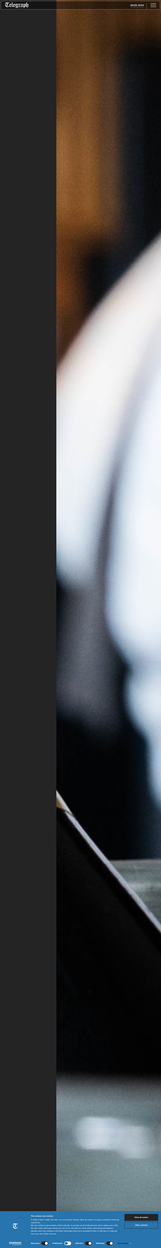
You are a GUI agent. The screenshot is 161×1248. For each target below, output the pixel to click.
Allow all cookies (141, 1217)
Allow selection (141, 1225)
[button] (153, 5)
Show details (122, 1243)
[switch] (67, 1243)
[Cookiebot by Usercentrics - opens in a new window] (15, 1243)
